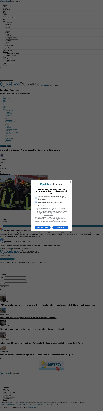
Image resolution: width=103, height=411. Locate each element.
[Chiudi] (70, 182)
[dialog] (51, 205)
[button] (51, 206)
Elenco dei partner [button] (48, 215)
